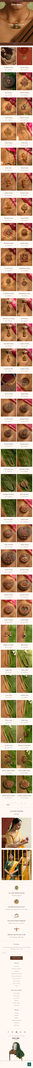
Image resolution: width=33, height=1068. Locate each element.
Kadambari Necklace (8, 494)
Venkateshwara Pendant (8, 318)
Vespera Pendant (8, 544)
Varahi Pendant (24, 218)
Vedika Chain (24, 720)
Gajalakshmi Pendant (24, 268)
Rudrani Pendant (24, 569)
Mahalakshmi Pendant (24, 293)
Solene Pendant (8, 569)
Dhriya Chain (8, 720)
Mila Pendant (24, 645)
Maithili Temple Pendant (8, 795)
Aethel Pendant (24, 620)
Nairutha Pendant (8, 218)
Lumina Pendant (24, 544)
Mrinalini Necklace (24, 469)
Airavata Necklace (8, 469)
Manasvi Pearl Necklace (24, 745)
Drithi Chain (24, 143)
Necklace (16, 1015)
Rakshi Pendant (24, 243)
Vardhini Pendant (24, 369)
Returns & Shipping (16, 976)
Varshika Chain (24, 695)
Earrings (16, 1013)
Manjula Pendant (24, 419)
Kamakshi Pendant (8, 243)
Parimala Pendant (8, 444)
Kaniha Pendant (9, 193)
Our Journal (16, 993)
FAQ (16, 986)
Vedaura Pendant (8, 620)
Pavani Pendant (8, 268)
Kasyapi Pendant (24, 594)
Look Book (16, 1005)
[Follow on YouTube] (16, 1032)
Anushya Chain (8, 745)
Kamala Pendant (24, 444)
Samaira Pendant (8, 594)
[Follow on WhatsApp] (25, 1032)
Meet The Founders (16, 968)
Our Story (16, 966)
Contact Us (16, 971)
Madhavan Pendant (8, 645)
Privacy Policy (16, 981)
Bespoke (17, 1000)
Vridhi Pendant (24, 394)
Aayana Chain (24, 670)
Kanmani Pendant (8, 369)
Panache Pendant (24, 92)
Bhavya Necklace (24, 494)
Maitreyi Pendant (24, 117)
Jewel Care (16, 998)
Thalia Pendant (24, 519)
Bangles (16, 1018)
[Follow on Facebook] (8, 1032)
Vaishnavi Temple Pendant (24, 795)
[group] (8, 56)
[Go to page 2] (25, 803)
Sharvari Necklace (8, 519)
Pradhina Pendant (8, 67)
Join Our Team (16, 983)
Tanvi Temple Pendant (24, 770)
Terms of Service (16, 978)
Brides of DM (16, 1003)
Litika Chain (8, 168)
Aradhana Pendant (24, 343)
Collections (16, 1025)
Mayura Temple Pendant (8, 770)
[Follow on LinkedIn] (20, 1032)
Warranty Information (16, 973)
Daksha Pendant (24, 193)
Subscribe (16, 958)
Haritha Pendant (24, 67)
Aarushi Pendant (8, 419)
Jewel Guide (16, 995)
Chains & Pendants (16, 1020)
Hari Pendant (24, 318)
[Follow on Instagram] (12, 1032)
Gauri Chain (8, 695)
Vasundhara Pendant (8, 293)
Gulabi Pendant (8, 117)
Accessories (16, 1022)
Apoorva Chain (8, 394)
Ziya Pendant (8, 92)
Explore (16, 846)
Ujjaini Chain (8, 670)
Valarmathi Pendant (9, 343)
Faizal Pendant (8, 143)
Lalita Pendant (24, 168)
